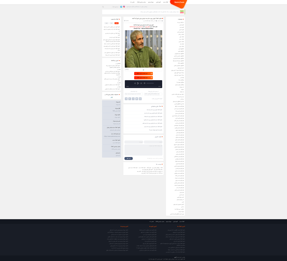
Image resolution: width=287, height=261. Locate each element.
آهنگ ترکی (182, 37)
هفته (117, 23)
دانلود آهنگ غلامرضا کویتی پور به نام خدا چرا (153, 113)
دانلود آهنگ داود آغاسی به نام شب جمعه (112, 44)
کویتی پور (139, 171)
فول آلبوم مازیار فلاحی (179, 168)
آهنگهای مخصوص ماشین (179, 65)
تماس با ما (132, 2)
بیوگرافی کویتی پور (155, 168)
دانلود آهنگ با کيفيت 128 (142, 78)
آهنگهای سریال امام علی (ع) (178, 61)
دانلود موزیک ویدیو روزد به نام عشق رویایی (119, 246)
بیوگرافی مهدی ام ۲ (180, 82)
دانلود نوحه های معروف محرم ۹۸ (155, 130)
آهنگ (161, 168)
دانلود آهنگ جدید (142, 168)
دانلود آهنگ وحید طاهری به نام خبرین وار (176, 230)
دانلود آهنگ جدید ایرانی (133, 168)
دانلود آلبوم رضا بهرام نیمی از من (150, 234)
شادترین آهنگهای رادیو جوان (178, 101)
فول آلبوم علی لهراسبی (179, 159)
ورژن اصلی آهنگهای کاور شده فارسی (177, 214)
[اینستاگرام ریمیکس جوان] (123, 7)
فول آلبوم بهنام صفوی (180, 130)
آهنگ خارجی (181, 41)
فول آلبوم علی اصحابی (179, 149)
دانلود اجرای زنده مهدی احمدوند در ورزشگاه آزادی (118, 232)
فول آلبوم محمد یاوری (179, 180)
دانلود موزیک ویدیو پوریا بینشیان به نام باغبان (118, 243)
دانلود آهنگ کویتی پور (158, 169)
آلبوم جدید (182, 27)
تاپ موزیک (181, 87)
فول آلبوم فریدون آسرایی (179, 166)
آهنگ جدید (165, 2)
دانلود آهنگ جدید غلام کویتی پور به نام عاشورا (153, 120)
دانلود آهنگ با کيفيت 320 (142, 74)
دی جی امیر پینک (180, 97)
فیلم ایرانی (182, 192)
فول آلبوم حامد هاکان (180, 137)
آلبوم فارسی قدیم (180, 32)
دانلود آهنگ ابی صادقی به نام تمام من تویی (112, 34)
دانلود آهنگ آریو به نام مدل (114, 37)
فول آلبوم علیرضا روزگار (179, 161)
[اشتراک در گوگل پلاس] (133, 98)
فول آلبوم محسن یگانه (179, 176)
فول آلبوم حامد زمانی (180, 135)
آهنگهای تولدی (181, 51)
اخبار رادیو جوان (181, 68)
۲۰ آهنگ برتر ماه (180, 22)
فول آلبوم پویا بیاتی (180, 132)
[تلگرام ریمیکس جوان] (121, 7)
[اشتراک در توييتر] (140, 98)
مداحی (182, 207)
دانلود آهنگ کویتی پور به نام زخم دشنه (154, 110)
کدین (175, 257)
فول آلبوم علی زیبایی (180, 154)
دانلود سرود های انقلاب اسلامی (178, 94)
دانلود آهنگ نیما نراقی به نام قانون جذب (112, 52)
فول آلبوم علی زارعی (180, 152)
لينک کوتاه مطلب (133, 91)
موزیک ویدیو (151, 2)
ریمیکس (182, 99)
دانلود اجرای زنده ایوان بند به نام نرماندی (119, 234)
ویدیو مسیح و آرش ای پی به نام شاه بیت (119, 248)
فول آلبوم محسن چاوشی (179, 173)
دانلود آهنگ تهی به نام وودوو (179, 232)
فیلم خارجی (181, 195)
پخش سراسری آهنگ (141, 2)
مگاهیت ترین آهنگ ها (179, 209)
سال (106, 23)
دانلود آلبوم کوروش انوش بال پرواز (150, 243)
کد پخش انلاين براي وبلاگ (153, 91)
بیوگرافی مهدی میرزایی (179, 85)
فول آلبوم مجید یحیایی (179, 171)
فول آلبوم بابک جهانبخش (179, 125)
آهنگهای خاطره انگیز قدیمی (178, 58)
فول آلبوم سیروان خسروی (179, 144)
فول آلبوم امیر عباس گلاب (179, 120)
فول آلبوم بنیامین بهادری (179, 128)
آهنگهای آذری (181, 49)
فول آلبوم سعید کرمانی (179, 142)
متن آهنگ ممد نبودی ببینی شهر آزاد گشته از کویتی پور (152, 173)
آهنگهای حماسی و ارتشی (179, 56)
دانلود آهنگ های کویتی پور (147, 169)
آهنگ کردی (181, 46)
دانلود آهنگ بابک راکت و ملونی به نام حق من (112, 30)
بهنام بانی (182, 77)
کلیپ (183, 202)
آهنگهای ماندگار (181, 63)
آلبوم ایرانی (158, 2)
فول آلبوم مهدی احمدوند (179, 185)
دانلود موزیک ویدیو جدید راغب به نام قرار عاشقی (118, 237)
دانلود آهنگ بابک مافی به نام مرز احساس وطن (175, 234)
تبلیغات (182, 89)
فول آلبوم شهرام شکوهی (179, 147)
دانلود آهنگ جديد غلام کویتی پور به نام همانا (153, 116)
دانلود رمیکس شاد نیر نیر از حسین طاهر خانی (112, 79)
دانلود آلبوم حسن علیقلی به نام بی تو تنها (112, 27)
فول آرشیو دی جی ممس (179, 109)
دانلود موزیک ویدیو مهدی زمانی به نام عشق (119, 230)
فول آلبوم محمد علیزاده (179, 178)
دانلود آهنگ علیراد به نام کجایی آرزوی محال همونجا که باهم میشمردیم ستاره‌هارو (111, 40)
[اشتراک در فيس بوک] (129, 98)
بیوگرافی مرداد (181, 80)
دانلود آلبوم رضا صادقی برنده (151, 241)
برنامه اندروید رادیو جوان (179, 75)
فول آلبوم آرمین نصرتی (179, 113)
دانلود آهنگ (149, 168)
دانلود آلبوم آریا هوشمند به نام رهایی (149, 239)
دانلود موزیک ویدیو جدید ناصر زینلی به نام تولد (118, 241)
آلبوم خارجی (181, 30)
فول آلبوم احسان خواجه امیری (178, 116)
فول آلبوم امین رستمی (179, 123)
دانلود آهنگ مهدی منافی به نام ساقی (177, 239)
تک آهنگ (182, 92)
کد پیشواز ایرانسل (180, 199)
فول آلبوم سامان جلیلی (179, 140)
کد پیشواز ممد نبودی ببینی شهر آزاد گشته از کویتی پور (152, 171)
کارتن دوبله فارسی (180, 197)
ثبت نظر (128, 158)
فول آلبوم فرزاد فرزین (180, 164)
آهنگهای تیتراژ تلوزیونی (179, 53)
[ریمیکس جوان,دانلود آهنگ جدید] (179, 2)
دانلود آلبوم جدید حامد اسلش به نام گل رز (148, 250)
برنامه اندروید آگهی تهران (179, 73)
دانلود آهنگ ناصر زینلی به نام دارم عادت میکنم (112, 49)
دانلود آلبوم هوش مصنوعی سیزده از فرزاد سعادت (146, 246)
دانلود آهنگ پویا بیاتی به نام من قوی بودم (112, 46)
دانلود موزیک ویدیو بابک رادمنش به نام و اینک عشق (117, 250)
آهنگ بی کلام (181, 34)
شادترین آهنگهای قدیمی (179, 104)
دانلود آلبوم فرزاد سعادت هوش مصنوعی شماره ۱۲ (146, 248)
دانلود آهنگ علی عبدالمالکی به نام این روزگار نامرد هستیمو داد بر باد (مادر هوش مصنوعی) (112, 73)
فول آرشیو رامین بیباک (179, 111)
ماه (111, 23)
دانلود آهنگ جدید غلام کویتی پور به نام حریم (153, 126)
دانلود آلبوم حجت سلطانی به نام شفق (149, 232)
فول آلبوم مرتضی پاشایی (179, 183)
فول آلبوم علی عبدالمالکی (179, 156)
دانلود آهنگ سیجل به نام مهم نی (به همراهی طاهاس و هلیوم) (113, 66)
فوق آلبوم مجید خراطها (179, 106)
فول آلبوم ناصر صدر (180, 188)
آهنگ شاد (182, 44)
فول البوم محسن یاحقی (179, 190)
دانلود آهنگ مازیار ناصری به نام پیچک (112, 55)
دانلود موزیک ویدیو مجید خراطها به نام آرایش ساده (117, 239)
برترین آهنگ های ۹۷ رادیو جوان (177, 70)
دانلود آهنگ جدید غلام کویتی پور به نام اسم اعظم (152, 123)
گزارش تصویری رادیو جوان (178, 204)
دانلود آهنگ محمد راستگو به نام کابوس (112, 85)
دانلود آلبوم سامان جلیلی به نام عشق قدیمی (147, 237)
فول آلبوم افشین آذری (179, 118)
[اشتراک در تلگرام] (126, 98)
